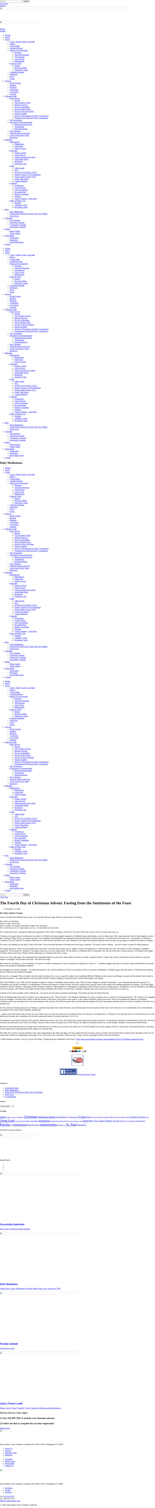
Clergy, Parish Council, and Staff (22, 42)
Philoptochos (15, 142)
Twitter (7, 1490)
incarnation (34, 1121)
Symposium (19, 185)
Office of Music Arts (17, 201)
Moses (103, 1121)
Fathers (111, 1117)
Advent (8, 1117)
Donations (14, 240)
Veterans (18, 196)
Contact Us (9, 1466)
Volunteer (13, 183)
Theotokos (81, 1125)
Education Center (21, 70)
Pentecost (30, 1125)
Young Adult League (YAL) (25, 177)
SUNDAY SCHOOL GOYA (26, 172)
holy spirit (21, 1121)
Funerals (13, 94)
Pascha (5, 1124)
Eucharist (105, 1117)
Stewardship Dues (17, 242)
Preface (17, 101)
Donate (7, 35)
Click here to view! (7, 1348)
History (12, 44)
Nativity (122, 1121)
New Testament (130, 1121)
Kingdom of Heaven (73, 1121)
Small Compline (21, 114)
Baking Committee (22, 194)
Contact (8, 244)
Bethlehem (20, 1117)
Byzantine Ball (20, 192)
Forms (12, 79)
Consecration (15, 46)
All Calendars (15, 220)
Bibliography (20, 61)
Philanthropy (19, 144)
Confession (14, 90)
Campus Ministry (21, 181)
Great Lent (7, 1120)
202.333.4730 (8, 1496)
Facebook (8, 1488)
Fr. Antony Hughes (121, 1117)
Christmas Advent (46, 1117)
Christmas (30, 1116)
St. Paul (71, 1124)
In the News (14, 216)
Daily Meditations (16, 212)
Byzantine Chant (21, 207)
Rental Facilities (21, 68)
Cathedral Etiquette (17, 72)
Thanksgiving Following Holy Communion (31, 118)
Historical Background (23, 124)
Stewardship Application (12, 1224)
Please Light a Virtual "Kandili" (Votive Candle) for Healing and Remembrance (30, 1408)
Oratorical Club (20, 164)
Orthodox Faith (11, 96)
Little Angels (19, 168)
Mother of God (112, 1121)
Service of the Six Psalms (24, 111)
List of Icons (19, 59)
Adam (3, 1117)
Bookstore (18, 162)
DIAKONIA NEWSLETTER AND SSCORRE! (29, 214)
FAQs (12, 77)
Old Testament (140, 1121)
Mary (91, 1121)
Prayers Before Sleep (23, 109)
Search (7, 37)
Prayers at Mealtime (22, 107)
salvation (61, 1125)
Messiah (96, 1121)
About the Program (22, 55)
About (7, 39)
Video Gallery (15, 233)
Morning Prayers (21, 105)
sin (65, 1125)
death (88, 1117)
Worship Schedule (9, 1343)
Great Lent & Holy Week (19, 135)
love (85, 1120)
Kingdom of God (61, 1121)
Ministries (8, 140)
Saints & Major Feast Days (20, 133)
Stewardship (9, 236)
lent (81, 1121)
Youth (12, 166)
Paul (11, 1125)
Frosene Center (15, 63)
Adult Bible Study (21, 159)
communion (61, 1117)
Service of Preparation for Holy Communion (32, 116)
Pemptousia (19, 1124)
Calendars (8, 218)
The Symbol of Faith (22, 103)
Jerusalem (44, 1120)
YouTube (8, 1492)
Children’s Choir (21, 205)
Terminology (19, 127)
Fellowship (19, 146)
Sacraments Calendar (18, 227)
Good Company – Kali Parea (26, 199)
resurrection (48, 1124)
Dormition (94, 1117)
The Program (20, 57)
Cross (82, 1116)
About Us (8, 1448)
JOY (16, 170)
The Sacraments (16, 120)
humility (27, 1121)
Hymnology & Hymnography (21, 122)
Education (13, 151)
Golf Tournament (21, 190)
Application (14, 238)
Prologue (18, 53)
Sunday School (20, 153)
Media (7, 229)
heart (16, 1121)
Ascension (14, 1117)
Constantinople (72, 1117)
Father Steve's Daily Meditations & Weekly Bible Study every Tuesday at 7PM (30, 1289)
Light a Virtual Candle (11, 1403)
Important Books (21, 129)
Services (8, 81)
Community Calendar (18, 225)
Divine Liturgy (15, 83)
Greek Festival (20, 188)
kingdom (53, 1121)
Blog (7, 209)
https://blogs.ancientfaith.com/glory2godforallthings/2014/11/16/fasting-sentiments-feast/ (109, 1039)
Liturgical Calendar (17, 223)
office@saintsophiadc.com (10, 1501)
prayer (37, 1125)
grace (147, 1117)
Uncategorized (10, 1097)
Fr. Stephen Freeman (136, 1117)
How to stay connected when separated (15, 1229)
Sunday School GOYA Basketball (28, 175)
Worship (18, 203)
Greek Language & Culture (25, 157)
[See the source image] (86, 1074)
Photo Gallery (15, 231)
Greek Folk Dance (22, 179)
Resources (14, 138)
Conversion (14, 92)
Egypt (100, 1117)
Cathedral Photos (16, 48)
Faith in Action (20, 148)
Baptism (13, 85)
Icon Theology (15, 131)
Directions (14, 74)
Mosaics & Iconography (19, 50)
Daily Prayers (15, 98)
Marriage (13, 87)
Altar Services (20, 155)
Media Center (10, 1461)
